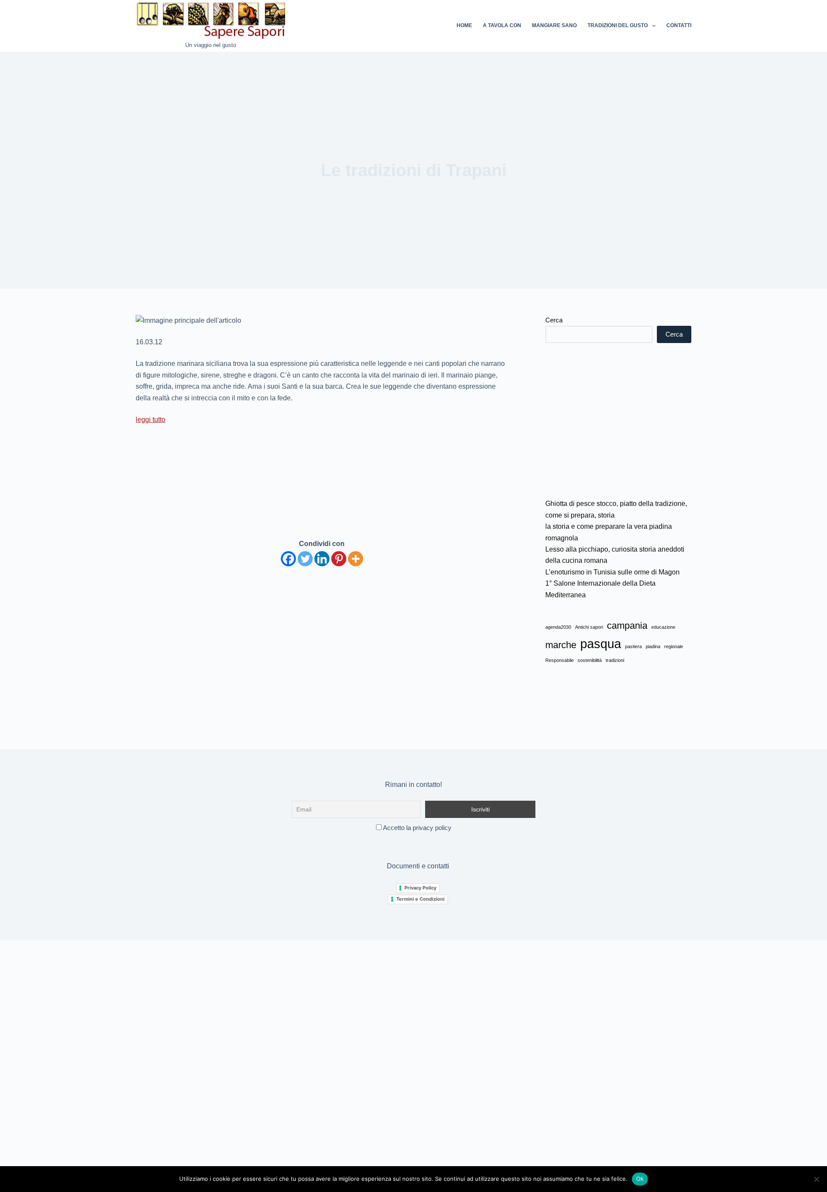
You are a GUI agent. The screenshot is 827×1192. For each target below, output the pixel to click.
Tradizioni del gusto (618, 25)
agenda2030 (558, 627)
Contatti (678, 25)
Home (464, 25)
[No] (816, 1179)
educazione (663, 627)
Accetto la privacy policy (416, 827)
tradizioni (615, 660)
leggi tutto (150, 419)
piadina (653, 646)
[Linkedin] (322, 558)
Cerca (554, 320)
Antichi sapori (589, 627)
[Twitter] (305, 558)
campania (627, 625)
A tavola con (502, 25)
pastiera (633, 646)
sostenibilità (590, 660)
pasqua (600, 644)
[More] (355, 558)
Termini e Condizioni (420, 899)
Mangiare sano (554, 25)
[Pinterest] (338, 558)
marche (560, 645)
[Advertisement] (618, 420)
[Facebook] (288, 558)
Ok (640, 1178)
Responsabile (559, 660)
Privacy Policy (420, 888)
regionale (673, 646)
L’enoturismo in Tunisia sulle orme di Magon (612, 572)
